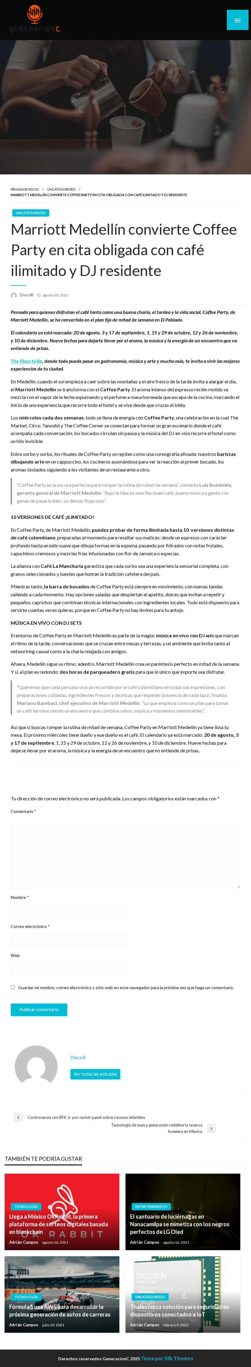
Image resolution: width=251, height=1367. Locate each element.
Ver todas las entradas (95, 1074)
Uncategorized (61, 189)
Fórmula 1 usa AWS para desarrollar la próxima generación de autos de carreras (60, 1310)
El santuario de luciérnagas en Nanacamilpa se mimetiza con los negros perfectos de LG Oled (180, 1224)
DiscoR (27, 294)
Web (15, 955)
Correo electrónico (30, 926)
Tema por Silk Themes (167, 1358)
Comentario (23, 811)
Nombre (20, 897)
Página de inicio (25, 189)
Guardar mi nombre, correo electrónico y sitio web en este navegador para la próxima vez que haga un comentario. (126, 987)
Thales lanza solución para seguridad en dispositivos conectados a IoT (179, 1310)
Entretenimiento (151, 1207)
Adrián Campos (24, 1242)
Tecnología (26, 1207)
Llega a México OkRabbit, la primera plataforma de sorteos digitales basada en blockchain (58, 1224)
